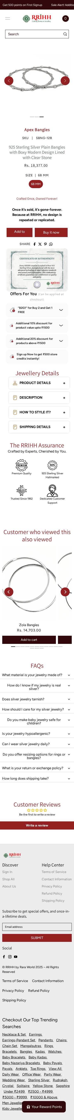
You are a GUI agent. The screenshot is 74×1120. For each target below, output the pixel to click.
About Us (9, 886)
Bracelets (9, 1051)
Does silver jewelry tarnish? (23, 699)
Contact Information (57, 879)
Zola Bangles (29, 625)
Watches (55, 1051)
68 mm (36, 184)
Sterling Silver (39, 1080)
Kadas (40, 1051)
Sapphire (63, 1086)
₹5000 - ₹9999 (15, 1097)
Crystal (8, 1086)
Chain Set (10, 1046)
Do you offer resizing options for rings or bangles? (34, 756)
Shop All (8, 879)
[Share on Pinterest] (45, 244)
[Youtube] (15, 956)
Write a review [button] (37, 825)
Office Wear (32, 1074)
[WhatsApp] (50, 244)
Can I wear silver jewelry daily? (26, 744)
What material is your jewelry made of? (32, 675)
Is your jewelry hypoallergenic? (26, 734)
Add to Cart (19, 233)
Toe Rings (38, 1069)
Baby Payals (53, 1063)
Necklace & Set (14, 1034)
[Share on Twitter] (40, 244)
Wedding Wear (14, 1080)
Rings (49, 1046)
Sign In (7, 872)
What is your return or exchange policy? (32, 768)
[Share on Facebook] (34, 244)
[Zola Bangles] (29, 583)
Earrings (36, 1034)
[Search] (65, 34)
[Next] (65, 80)
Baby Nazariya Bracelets (21, 1063)
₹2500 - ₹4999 (40, 1091)
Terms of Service (54, 872)
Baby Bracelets (14, 1057)
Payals (7, 1069)
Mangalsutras (31, 1046)
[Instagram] (10, 956)
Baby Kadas (38, 1057)
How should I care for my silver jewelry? (33, 709)
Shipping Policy (53, 901)
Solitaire (23, 1086)
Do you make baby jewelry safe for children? (34, 721)
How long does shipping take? (25, 778)
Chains (61, 1040)
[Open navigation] (7, 18)
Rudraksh (60, 1080)
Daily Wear (11, 1074)
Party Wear (53, 1074)
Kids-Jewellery (14, 1109)
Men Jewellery (13, 1103)
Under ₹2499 (14, 1091)
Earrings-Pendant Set (19, 1040)
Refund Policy (52, 893)
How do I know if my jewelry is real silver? (34, 687)
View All (55, 1069)
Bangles (26, 1051)
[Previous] (8, 80)
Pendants (46, 1040)
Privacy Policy (52, 886)
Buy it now (51, 232)
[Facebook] (4, 956)
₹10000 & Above (44, 1097)
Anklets (22, 1069)
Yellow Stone (43, 1086)
